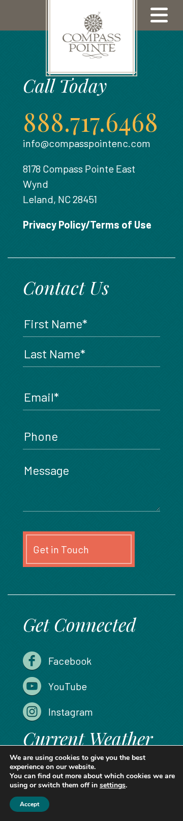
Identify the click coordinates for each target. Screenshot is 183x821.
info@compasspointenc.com (86, 143)
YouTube (67, 686)
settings (113, 785)
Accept (29, 804)
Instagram (70, 711)
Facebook (70, 661)
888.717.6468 (90, 121)
